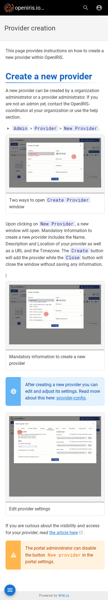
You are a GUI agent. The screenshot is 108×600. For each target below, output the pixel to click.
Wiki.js (63, 596)
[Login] (99, 7)
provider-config (71, 398)
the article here (63, 532)
